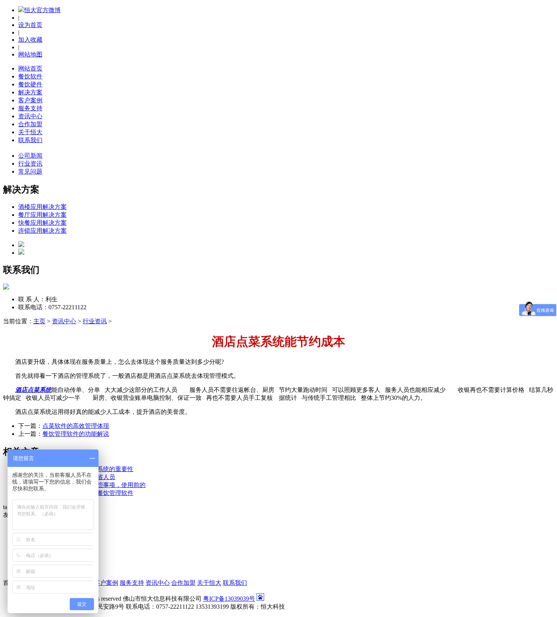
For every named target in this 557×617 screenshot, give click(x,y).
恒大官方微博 (42, 10)
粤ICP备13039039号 (229, 598)
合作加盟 (30, 124)
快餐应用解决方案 (42, 222)
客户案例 (30, 100)
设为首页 (30, 25)
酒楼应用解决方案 (42, 207)
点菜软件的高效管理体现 (75, 426)
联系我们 (30, 140)
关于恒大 (30, 132)
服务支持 (30, 108)
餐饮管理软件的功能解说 (75, 434)
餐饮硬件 (30, 84)
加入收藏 (30, 39)
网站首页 (30, 68)
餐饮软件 (30, 76)
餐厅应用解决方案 (42, 214)
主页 (39, 321)
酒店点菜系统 (33, 390)
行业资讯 (95, 321)
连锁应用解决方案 (42, 230)
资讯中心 (30, 116)
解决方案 (30, 92)
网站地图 (30, 54)
